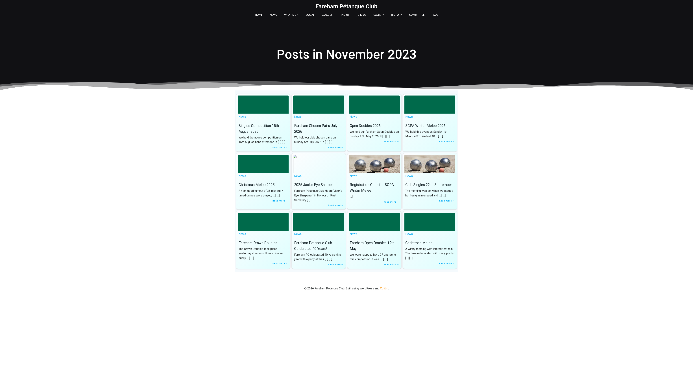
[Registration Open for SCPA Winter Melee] (374, 163)
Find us (344, 14)
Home (259, 14)
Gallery (378, 14)
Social (310, 14)
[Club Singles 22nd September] (429, 163)
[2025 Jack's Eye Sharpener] (318, 163)
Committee (417, 14)
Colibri (384, 288)
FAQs (435, 14)
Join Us (361, 14)
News (273, 14)
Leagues (327, 14)
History (396, 14)
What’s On (291, 14)
